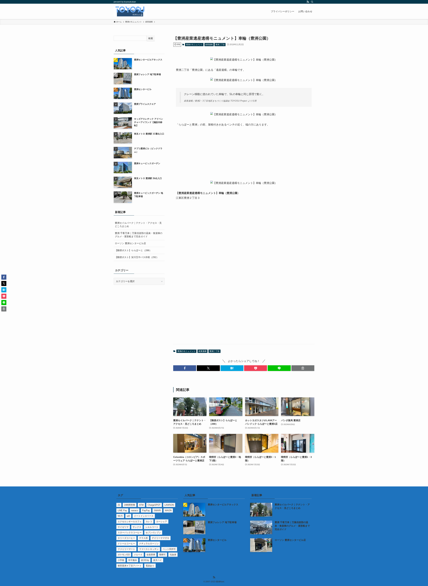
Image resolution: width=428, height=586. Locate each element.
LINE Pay (122, 510)
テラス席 (143, 538)
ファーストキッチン (149, 549)
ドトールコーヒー (126, 543)
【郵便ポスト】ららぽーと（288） (133, 250)
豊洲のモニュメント (194, 45)
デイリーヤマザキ (160, 538)
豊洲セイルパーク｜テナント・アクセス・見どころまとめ (138, 225)
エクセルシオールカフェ (130, 521)
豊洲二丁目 (220, 45)
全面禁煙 (150, 554)
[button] (184, 368)
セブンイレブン (153, 532)
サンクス (137, 527)
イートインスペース (143, 516)
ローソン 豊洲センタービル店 (130, 243)
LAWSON (169, 505)
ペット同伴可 (169, 549)
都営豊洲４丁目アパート (130, 565)
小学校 (121, 560)
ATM (141, 505)
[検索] (312, 2)
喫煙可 (162, 554)
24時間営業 (129, 505)
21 (119, 505)
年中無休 (132, 560)
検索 (150, 38)
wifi (128, 516)
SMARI (157, 510)
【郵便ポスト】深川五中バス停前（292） (137, 257)
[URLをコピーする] (302, 368)
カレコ (149, 521)
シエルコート (151, 527)
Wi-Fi (120, 516)
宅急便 (173, 554)
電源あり (150, 565)
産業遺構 (209, 45)
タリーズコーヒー (126, 538)
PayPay (146, 510)
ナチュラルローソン (149, 543)
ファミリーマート (126, 549)
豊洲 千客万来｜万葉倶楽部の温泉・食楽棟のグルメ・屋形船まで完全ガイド (138, 235)
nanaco (134, 510)
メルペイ (138, 554)
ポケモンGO (124, 554)
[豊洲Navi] (130, 11)
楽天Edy (145, 560)
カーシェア (161, 521)
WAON (168, 510)
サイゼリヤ (123, 527)
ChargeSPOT (154, 505)
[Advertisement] (244, 156)
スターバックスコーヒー (130, 532)
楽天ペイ (157, 560)
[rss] (308, 2)
